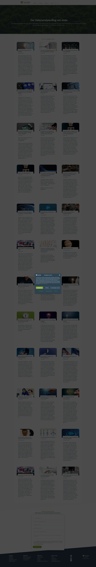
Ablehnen (47, 287)
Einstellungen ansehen (56, 287)
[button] (59, 275)
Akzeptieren (39, 287)
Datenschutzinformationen (43, 283)
